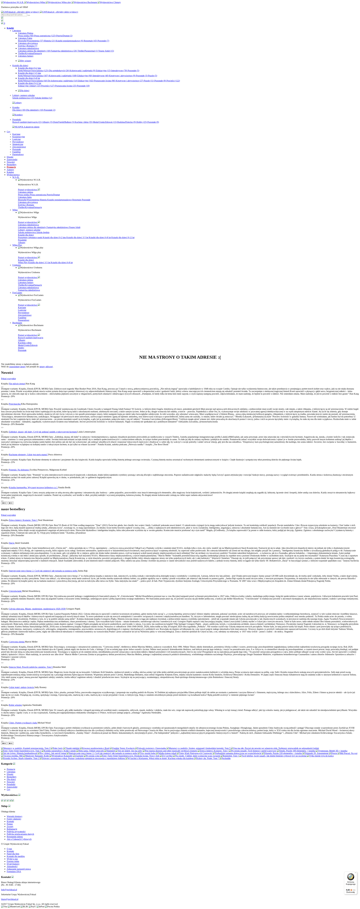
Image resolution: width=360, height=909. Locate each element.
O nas (9, 849)
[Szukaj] (29, 15)
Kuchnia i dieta (83, 122)
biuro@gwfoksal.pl (9, 899)
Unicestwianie (15, 591)
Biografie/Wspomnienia (30, 41)
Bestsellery (11, 777)
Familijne (22, 317)
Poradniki (22, 240)
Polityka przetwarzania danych (20, 834)
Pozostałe (103, 41)
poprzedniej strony (17, 366)
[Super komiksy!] (17, 115)
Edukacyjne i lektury (29, 86)
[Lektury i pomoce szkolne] (17, 102)
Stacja (12, 543)
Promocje (11, 769)
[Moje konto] (2, 17)
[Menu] (355, 873)
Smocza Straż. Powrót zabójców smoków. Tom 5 (31, 667)
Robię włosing (15, 705)
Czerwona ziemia (17, 642)
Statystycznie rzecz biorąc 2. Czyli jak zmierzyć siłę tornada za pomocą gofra (43, 571)
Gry (8, 789)
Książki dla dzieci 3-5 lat (77, 237)
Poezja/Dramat (64, 35)
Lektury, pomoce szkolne (29, 230)
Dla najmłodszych (59, 70)
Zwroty (10, 826)
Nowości (11, 782)
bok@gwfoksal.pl (9, 889)
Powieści (173, 81)
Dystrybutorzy (13, 864)
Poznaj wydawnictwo (28, 189)
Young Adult (106, 51)
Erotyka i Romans (27, 46)
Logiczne (22, 310)
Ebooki (10, 774)
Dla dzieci (19, 110)
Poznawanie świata (104, 81)
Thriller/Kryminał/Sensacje (30, 207)
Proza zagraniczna (45, 35)
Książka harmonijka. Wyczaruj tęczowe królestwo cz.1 (33, 487)
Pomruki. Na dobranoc (19, 470)
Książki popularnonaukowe (69, 41)
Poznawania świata (65, 86)
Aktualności (12, 866)
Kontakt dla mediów (16, 856)
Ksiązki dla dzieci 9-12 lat (122, 237)
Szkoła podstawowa (23, 98)
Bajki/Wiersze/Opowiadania (33, 70)
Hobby (141, 122)
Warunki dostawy (14, 816)
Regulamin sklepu (15, 836)
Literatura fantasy (25, 282)
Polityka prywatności (16, 831)
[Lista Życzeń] (2, 20)
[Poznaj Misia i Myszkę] (23, 90)
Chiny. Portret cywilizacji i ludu (23, 723)
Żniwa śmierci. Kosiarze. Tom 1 (23, 520)
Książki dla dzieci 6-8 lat (100, 237)
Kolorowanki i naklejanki (82, 70)
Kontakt (10, 821)
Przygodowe (23, 312)
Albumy (47, 122)
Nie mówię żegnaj (17, 383)
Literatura (11, 772)
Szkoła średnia (43, 98)
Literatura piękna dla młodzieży (34, 51)
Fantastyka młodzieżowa (64, 51)
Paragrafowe (23, 320)
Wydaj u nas (12, 859)
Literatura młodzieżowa (28, 225)
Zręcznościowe (25, 315)
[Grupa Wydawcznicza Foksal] (39, 12)
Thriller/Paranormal (87, 51)
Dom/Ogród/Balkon (63, 122)
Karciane (22, 307)
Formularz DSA (14, 871)
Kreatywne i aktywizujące (122, 75)
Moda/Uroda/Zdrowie (105, 122)
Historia (49, 41)
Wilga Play (23, 262)
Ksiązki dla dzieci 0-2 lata (54, 237)
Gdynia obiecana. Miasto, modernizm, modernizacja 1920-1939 (37, 609)
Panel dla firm (13, 854)
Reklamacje (12, 829)
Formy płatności (14, 819)
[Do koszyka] (2, 399)
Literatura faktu (25, 197)
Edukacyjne (103, 70)
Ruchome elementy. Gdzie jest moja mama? (28, 454)
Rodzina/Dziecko (126, 122)
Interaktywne (119, 70)
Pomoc (10, 824)
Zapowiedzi (12, 787)
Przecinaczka (15, 404)
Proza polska (26, 35)
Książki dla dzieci (26, 235)
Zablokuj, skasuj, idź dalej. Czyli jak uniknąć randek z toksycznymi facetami (43, 432)
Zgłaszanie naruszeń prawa (19, 869)
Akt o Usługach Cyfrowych (19, 839)
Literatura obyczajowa (28, 202)
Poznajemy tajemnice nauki (30, 237)
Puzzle (152, 75)
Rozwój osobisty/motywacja (27, 122)
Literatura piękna (25, 192)
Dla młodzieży (34, 110)
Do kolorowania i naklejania (62, 81)
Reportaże (90, 41)
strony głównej (46, 366)
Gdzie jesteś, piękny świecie (21, 687)
